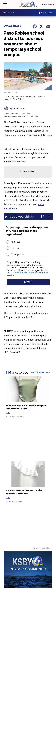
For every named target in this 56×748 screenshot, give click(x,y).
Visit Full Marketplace (40, 372)
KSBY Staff (19, 108)
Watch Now (47, 4)
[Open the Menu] (5, 4)
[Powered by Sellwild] (45, 548)
